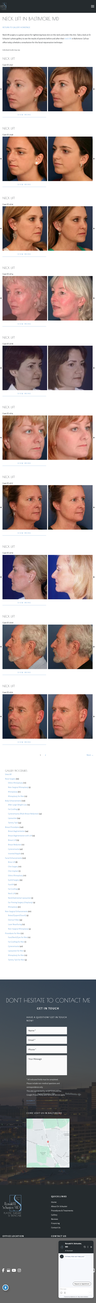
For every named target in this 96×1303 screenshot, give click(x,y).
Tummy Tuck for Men (16, 960)
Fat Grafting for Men (16, 942)
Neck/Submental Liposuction (19, 898)
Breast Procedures (12, 827)
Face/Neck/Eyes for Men (17, 937)
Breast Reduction (14, 845)
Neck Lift (11, 894)
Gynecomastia (13, 849)
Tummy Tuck (13, 823)
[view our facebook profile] (3, 1270)
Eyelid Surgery (13, 880)
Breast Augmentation (16, 831)
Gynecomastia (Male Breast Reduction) (23, 814)
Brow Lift (11, 862)
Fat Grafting (13, 809)
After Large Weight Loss (17, 805)
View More (24, 115)
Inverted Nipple (14, 854)
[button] (94, 89)
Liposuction (12, 818)
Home (53, 1202)
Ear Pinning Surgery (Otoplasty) (20, 902)
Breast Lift (12, 840)
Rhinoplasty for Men (16, 796)
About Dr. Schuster (59, 1206)
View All (8, 774)
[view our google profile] (8, 1270)
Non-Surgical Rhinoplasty (18, 787)
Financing (55, 1223)
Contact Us (55, 1227)
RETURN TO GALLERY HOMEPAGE (16, 27)
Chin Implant (13, 871)
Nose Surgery (10, 779)
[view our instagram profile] (19, 1270)
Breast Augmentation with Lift (20, 836)
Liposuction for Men (16, 951)
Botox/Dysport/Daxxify (17, 915)
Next (90, 755)
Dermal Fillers (13, 920)
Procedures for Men (12, 933)
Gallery (54, 1215)
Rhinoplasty (13, 792)
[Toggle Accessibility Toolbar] (5, 1288)
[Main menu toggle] (92, 6)
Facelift (11, 885)
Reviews (54, 1219)
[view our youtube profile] (13, 1270)
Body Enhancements (13, 801)
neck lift (68, 39)
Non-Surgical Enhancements (16, 911)
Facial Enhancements (13, 858)
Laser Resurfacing (15, 924)
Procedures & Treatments (62, 1211)
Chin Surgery (13, 867)
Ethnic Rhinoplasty (15, 783)
